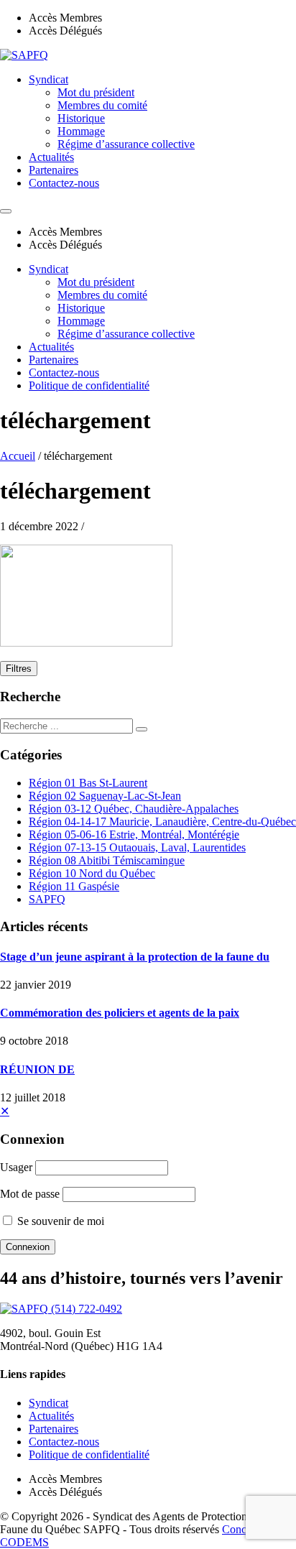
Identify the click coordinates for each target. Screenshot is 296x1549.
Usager (16, 1167)
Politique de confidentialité (89, 385)
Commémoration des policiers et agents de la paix (119, 1013)
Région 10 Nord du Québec (92, 873)
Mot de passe (30, 1194)
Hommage (81, 131)
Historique (81, 118)
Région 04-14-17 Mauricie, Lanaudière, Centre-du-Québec (162, 821)
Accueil (17, 456)
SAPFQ (47, 899)
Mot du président (95, 92)
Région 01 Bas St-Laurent (88, 783)
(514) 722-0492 (86, 1309)
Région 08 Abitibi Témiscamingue (107, 860)
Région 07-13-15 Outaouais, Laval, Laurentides (137, 847)
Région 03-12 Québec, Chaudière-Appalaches (134, 809)
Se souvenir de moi (59, 1221)
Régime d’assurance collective (126, 144)
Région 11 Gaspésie (74, 886)
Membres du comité (102, 105)
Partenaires (53, 170)
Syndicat (48, 79)
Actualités (51, 157)
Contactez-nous (64, 183)
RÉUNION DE (37, 1069)
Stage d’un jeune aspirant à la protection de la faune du (134, 957)
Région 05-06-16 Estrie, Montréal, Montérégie (134, 834)
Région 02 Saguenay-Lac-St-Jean (105, 796)
